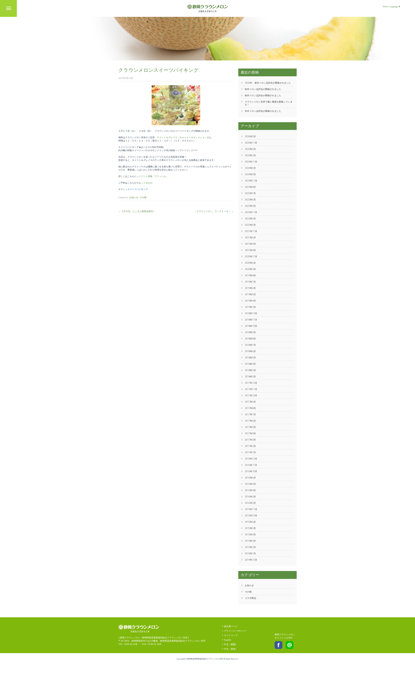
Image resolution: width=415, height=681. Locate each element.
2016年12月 (251, 458)
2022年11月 (251, 212)
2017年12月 (251, 383)
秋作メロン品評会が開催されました (263, 89)
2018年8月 (250, 338)
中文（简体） (231, 649)
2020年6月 (250, 263)
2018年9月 (250, 332)
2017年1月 (250, 452)
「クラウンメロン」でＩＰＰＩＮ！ (213, 211)
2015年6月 (250, 522)
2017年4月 (250, 433)
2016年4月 (250, 490)
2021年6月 (250, 237)
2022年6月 (250, 218)
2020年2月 (250, 269)
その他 (143, 197)
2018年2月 (250, 376)
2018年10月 (251, 326)
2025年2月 (250, 155)
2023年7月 (250, 193)
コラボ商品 (250, 598)
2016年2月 (250, 503)
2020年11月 (251, 256)
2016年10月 (251, 471)
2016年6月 (250, 477)
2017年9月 (250, 402)
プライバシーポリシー (235, 631)
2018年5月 (250, 357)
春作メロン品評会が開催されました (263, 95)
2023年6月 (250, 199)
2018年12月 (251, 313)
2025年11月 (251, 142)
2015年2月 (250, 547)
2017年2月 (250, 446)
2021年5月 (250, 244)
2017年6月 (250, 420)
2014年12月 (251, 560)
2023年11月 (251, 180)
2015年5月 (250, 528)
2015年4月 (250, 534)
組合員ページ (231, 626)
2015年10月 (251, 515)
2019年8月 (250, 275)
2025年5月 (250, 149)
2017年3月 (250, 439)
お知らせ (133, 197)
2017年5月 (250, 427)
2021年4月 (250, 250)
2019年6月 (250, 288)
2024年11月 (251, 161)
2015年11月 (251, 509)
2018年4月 (250, 364)
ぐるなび (147, 183)
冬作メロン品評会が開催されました (263, 111)
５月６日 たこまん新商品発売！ (136, 211)
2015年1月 (250, 553)
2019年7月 (250, 281)
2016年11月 (251, 465)
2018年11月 (251, 319)
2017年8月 (250, 408)
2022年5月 (250, 225)
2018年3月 (250, 370)
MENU (8, 8)
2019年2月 (250, 307)
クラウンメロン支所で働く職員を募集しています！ (268, 103)
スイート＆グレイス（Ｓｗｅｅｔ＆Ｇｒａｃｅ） (182, 137)
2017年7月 (250, 414)
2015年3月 (250, 541)
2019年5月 (250, 294)
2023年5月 (250, 206)
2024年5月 (250, 174)
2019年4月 (250, 300)
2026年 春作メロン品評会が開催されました (268, 82)
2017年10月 (251, 395)
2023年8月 (250, 187)
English (227, 640)
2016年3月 (250, 496)
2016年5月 (250, 484)
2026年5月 (250, 136)
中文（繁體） (231, 644)
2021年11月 (251, 231)
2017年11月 (251, 389)
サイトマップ (231, 635)
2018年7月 (250, 345)
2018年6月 (250, 351)
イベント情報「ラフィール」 (153, 176)
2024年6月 (250, 168)
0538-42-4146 (130, 644)
